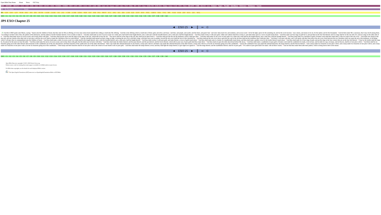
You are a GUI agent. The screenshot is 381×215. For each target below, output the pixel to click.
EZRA (80, 12)
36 (57, 45)
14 (49, 36)
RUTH (41, 12)
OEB (52, 6)
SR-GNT (191, 6)
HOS (142, 12)
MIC (169, 12)
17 (199, 36)
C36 (149, 16)
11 (194, 34)
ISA (119, 12)
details (26, 68)
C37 (153, 16)
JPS (107, 6)
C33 (136, 16)
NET (71, 6)
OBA (159, 12)
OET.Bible (58, 72)
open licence (53, 65)
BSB (31, 6)
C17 (68, 16)
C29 (119, 16)
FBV (80, 6)
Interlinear (234, 6)
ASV (117, 6)
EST (90, 12)
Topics (220, 6)
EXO (11, 12)
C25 (102, 16)
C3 (14, 16)
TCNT (85, 6)
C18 (72, 16)
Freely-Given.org (35, 63)
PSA (99, 12)
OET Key (36, 2)
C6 (24, 16)
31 (246, 41)
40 (282, 45)
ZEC (193, 12)
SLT (139, 6)
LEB (94, 6)
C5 (21, 16)
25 (2, 33)
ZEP (183, 12)
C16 (64, 16)
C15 (59, 16)
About (21, 2)
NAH (174, 12)
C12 (46, 16)
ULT (22, 6)
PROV (104, 12)
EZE (132, 12)
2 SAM (53, 12)
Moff (103, 6)
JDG (35, 12)
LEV (16, 12)
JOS (31, 12)
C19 (76, 16)
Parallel (226, 6)
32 (363, 41)
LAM (128, 12)
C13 (51, 16)
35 (305, 43)
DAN (137, 12)
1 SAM (47, 12)
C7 (27, 16)
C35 (145, 16)
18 (287, 36)
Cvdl (175, 6)
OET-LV (16, 6)
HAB (179, 12)
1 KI (58, 12)
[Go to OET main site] (7, 72)
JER (123, 12)
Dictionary (251, 6)
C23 (93, 16)
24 (141, 39)
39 (242, 45)
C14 (55, 16)
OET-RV (9, 6)
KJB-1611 (158, 6)
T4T (90, 6)
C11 (42, 16)
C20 (81, 16)
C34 (140, 16)
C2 (10, 16)
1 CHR (68, 12)
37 (124, 45)
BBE (99, 6)
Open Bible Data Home (8, 2)
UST (27, 6)
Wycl (184, 6)
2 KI (62, 12)
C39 (162, 16)
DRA (121, 6)
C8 (31, 16)
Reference (243, 6)
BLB (40, 6)
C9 (34, 16)
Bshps (165, 6)
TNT (180, 6)
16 (155, 36)
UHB (197, 6)
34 (239, 43)
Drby (131, 6)
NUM (21, 12)
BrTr (208, 6)
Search (259, 6)
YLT (126, 6)
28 (29, 41)
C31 (128, 16)
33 (105, 43)
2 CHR (74, 12)
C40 (166, 16)
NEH (85, 12)
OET (2, 6)
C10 (38, 16)
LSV (75, 6)
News (28, 2)
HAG (188, 12)
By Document (9, 9)
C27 (110, 16)
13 (2, 36)
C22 (89, 16)
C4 (17, 16)
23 (43, 39)
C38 (157, 16)
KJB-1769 (150, 6)
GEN (6, 12)
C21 (85, 16)
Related (213, 6)
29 (102, 41)
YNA (164, 12)
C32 (132, 16)
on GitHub (42, 65)
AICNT (46, 6)
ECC (109, 12)
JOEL (148, 12)
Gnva (170, 6)
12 (279, 34)
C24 (98, 16)
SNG (114, 12)
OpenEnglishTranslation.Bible (45, 72)
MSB (36, 6)
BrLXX (203, 6)
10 (83, 34)
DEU (26, 12)
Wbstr (143, 6)
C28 (115, 16)
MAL (198, 12)
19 (360, 36)
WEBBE (58, 6)
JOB (94, 12)
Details (26, 9)
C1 (7, 16)
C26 (106, 16)
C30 (123, 16)
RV (135, 6)
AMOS (153, 12)
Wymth (112, 6)
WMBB (65, 6)
